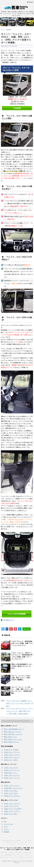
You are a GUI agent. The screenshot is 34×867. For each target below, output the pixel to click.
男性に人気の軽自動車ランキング (14, 729)
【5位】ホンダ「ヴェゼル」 (12, 796)
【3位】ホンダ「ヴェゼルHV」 (13, 808)
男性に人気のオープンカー (12, 742)
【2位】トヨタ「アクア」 (11, 806)
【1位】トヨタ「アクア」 (11, 767)
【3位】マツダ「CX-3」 (11, 790)
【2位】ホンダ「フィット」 (12, 770)
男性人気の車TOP (8, 840)
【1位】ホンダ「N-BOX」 (11, 749)
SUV (5, 821)
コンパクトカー (8, 824)
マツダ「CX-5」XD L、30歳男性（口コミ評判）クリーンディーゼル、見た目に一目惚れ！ (19, 703)
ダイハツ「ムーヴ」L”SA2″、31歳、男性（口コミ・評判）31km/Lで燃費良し (21, 678)
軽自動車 (7, 620)
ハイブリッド (23, 842)
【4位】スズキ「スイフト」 (12, 775)
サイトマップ (20, 844)
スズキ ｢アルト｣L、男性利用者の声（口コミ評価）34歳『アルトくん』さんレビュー (22, 643)
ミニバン (6, 829)
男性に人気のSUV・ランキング (13, 734)
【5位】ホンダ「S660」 (11, 760)
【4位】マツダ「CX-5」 (11, 793)
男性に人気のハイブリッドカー (13, 739)
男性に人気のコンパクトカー (12, 731)
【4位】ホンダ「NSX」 (11, 814)
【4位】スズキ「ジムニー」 (12, 757)
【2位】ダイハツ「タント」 (12, 752)
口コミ (12, 620)
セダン (6, 826)
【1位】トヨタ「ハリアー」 (12, 785)
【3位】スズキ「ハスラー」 (12, 755)
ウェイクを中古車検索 (17, 614)
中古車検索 (17, 108)
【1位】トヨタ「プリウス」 (12, 803)
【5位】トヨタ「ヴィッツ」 (12, 778)
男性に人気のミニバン (10, 737)
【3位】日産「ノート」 (11, 773)
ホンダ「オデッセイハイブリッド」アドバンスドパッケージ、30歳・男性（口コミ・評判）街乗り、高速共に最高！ (19, 711)
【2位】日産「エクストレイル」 (13, 788)
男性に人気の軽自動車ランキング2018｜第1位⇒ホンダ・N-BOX (21, 666)
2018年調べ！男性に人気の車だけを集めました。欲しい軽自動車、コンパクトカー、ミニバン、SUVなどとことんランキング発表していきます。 (17, 855)
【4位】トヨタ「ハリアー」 (12, 811)
